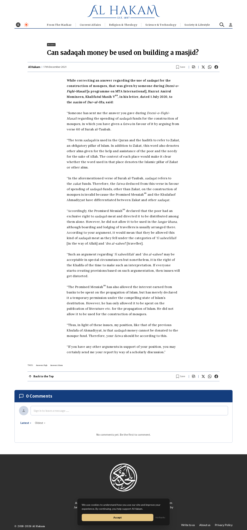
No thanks (160, 517)
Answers (51, 45)
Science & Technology (160, 24)
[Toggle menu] (18, 24)
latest (24, 423)
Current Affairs (90, 24)
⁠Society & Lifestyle (197, 24)
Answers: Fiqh (41, 365)
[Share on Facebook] (216, 67)
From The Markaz (59, 24)
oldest (39, 423)
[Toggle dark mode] (26, 24)
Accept (117, 517)
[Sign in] (231, 25)
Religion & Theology (123, 24)
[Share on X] (203, 67)
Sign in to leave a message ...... (51, 410)
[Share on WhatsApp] (210, 67)
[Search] (222, 24)
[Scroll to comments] (193, 67)
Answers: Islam (56, 365)
